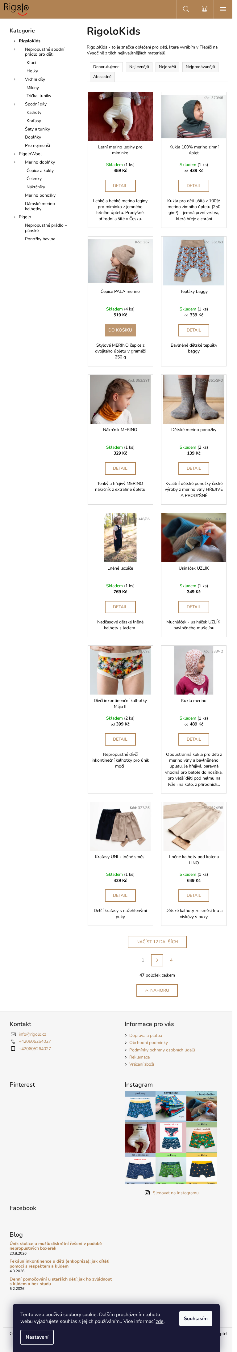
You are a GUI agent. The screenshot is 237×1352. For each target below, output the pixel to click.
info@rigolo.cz (32, 1034)
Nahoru (159, 990)
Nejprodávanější (200, 67)
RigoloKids (29, 41)
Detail (120, 186)
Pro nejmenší (37, 145)
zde (160, 1321)
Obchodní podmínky (148, 1043)
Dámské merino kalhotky (40, 206)
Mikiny (33, 88)
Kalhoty (34, 112)
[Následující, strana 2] (157, 960)
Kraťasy (34, 121)
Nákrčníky (36, 187)
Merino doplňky (40, 162)
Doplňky (33, 137)
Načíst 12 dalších (157, 942)
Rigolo (25, 217)
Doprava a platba (145, 1035)
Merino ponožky (40, 195)
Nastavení (37, 1337)
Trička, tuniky (39, 96)
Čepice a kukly (40, 170)
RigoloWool (30, 154)
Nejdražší (167, 67)
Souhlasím (196, 1318)
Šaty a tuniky (37, 129)
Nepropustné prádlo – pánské (46, 227)
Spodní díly (36, 104)
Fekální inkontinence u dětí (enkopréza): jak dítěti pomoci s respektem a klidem (60, 1264)
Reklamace (139, 1057)
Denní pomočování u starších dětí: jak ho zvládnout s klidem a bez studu (61, 1281)
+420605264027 (35, 1041)
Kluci (31, 63)
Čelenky (34, 179)
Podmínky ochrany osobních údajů (162, 1050)
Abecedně (102, 76)
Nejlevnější (139, 67)
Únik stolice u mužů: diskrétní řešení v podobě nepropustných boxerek (56, 1246)
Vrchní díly (35, 79)
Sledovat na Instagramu (176, 1193)
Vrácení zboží (141, 1064)
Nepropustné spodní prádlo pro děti (44, 52)
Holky (32, 71)
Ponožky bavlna (40, 239)
